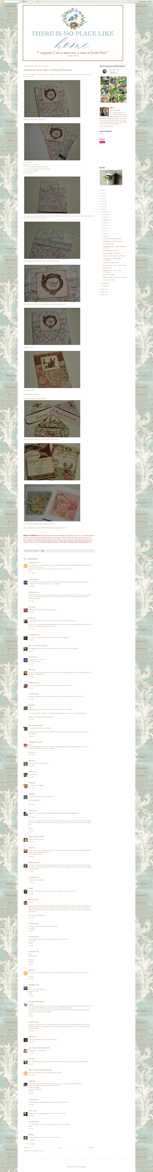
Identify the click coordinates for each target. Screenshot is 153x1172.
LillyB (30, 1081)
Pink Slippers (32, 985)
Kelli (30, 1135)
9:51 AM (31, 1075)
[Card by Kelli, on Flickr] (52, 117)
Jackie (30, 970)
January (105, 286)
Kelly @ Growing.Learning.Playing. (39, 1070)
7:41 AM (31, 1116)
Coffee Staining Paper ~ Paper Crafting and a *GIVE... (115, 247)
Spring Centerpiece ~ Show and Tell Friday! (114, 265)
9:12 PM (31, 995)
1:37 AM (31, 601)
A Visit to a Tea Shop (108, 280)
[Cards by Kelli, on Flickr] (52, 480)
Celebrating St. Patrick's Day (110, 262)
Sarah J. (31, 1111)
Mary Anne (32, 899)
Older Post (91, 1147)
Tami (30, 794)
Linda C (31, 810)
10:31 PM (31, 1105)
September (106, 220)
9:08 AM (31, 688)
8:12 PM (31, 1094)
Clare (30, 607)
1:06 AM (31, 1042)
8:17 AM (31, 677)
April (104, 233)
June (104, 228)
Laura (30, 783)
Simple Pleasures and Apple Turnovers (113, 241)
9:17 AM (31, 699)
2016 (103, 193)
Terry (30, 848)
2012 (103, 201)
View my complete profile (106, 126)
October (105, 217)
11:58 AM (31, 830)
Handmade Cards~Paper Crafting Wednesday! (115, 277)
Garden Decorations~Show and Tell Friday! (114, 256)
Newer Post (27, 1147)
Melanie (31, 1037)
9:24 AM (31, 719)
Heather (31, 772)
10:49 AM (31, 777)
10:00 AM (31, 736)
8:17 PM (31, 979)
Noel (30, 1059)
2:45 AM (31, 612)
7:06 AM (31, 651)
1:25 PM (31, 1140)
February (105, 283)
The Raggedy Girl (34, 742)
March (105, 236)
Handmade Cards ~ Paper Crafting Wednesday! (112, 259)
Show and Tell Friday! (109, 244)
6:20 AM (31, 640)
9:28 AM (31, 1064)
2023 (103, 190)
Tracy (30, 761)
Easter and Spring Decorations (111, 250)
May (104, 231)
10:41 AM (31, 766)
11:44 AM (31, 804)
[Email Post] (42, 551)
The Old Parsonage (34, 725)
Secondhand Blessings (35, 1001)
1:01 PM (31, 842)
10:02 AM (31, 755)
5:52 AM (31, 629)
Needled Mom (33, 683)
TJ (29, 888)
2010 (103, 206)
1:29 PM (31, 882)
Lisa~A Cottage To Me (35, 836)
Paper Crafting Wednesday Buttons (112, 238)
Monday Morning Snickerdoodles (112, 253)
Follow (101, 134)
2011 (103, 204)
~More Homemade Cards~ (31, 394)
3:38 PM (31, 918)
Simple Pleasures (107, 268)
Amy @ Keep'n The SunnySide (37, 1048)
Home (59, 1147)
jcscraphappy (32, 562)
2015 (103, 196)
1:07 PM (31, 856)
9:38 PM (31, 1016)
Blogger (84, 1167)
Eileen (60, 74)
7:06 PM (31, 964)
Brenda (53, 74)
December (106, 212)
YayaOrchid (32, 579)
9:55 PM (31, 1031)
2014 (103, 198)
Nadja (30, 618)
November (106, 214)
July (104, 225)
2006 (103, 295)
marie (30, 705)
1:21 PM (31, 871)
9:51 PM (31, 1129)
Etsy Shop (42, 528)
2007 (103, 292)
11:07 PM (31, 573)
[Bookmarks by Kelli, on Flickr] (52, 437)
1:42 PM (31, 893)
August (105, 222)
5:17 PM (31, 945)
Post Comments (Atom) (37, 1151)
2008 (103, 289)
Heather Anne (33, 862)
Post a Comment (30, 1144)
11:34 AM (31, 788)
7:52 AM (31, 664)
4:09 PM (31, 931)
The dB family (33, 635)
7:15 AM (31, 1053)
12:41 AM (31, 586)
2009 (103, 209)
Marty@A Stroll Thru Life (36, 646)
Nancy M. (31, 657)
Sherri (30, 670)
